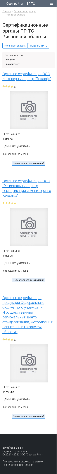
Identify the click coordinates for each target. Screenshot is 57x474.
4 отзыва (7, 138)
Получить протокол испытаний (28, 163)
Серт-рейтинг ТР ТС (20, 3)
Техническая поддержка (17, 464)
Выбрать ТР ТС (38, 45)
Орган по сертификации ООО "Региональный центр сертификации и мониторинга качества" (26, 188)
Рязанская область (15, 45)
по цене (11, 59)
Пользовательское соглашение (22, 461)
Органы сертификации (25, 11)
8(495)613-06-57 (12, 447)
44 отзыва (8, 392)
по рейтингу (13, 64)
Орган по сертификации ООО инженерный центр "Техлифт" (26, 76)
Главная (6, 11)
